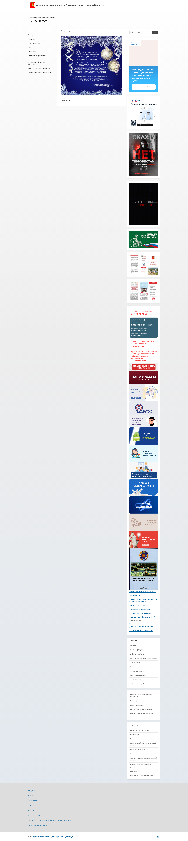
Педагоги (31, 47)
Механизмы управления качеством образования (141, 695)
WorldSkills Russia (134, 595)
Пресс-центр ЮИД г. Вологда (138, 605)
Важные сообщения (138, 654)
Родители (31, 52)
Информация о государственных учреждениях (140, 766)
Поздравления (50, 17)
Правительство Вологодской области (142, 739)
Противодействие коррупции (139, 701)
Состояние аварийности (140, 684)
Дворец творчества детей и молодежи (142, 623)
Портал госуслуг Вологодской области (142, 775)
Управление (32, 39)
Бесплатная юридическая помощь (40, 73)
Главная (33, 17)
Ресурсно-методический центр (39, 68)
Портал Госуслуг (135, 771)
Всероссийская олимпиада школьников (144, 658)
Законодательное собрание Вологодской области (143, 759)
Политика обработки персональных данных (141, 715)
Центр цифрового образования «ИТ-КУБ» (142, 617)
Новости (41, 17)
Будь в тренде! (137, 650)
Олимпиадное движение (36, 56)
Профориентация (34, 43)
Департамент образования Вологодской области (143, 744)
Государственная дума (137, 750)
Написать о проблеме (144, 87)
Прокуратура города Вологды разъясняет (142, 591)
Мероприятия (136, 662)
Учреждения (32, 35)
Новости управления (139, 671)
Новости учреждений (139, 675)
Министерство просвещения (139, 730)
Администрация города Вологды (140, 754)
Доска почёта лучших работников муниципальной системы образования (40, 62)
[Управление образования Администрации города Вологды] (32, 5)
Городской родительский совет (139, 609)
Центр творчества (135, 621)
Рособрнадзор (135, 734)
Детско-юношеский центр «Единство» (141, 627)
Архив (134, 645)
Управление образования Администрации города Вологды (53, 837)
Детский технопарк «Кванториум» (140, 613)
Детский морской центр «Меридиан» (141, 630)
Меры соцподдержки (137, 705)
